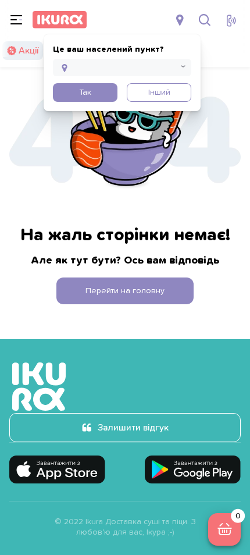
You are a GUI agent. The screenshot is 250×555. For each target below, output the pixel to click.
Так (85, 92)
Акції (28, 50)
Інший (159, 92)
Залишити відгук (133, 427)
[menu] (16, 20)
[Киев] (181, 19)
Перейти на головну (125, 291)
